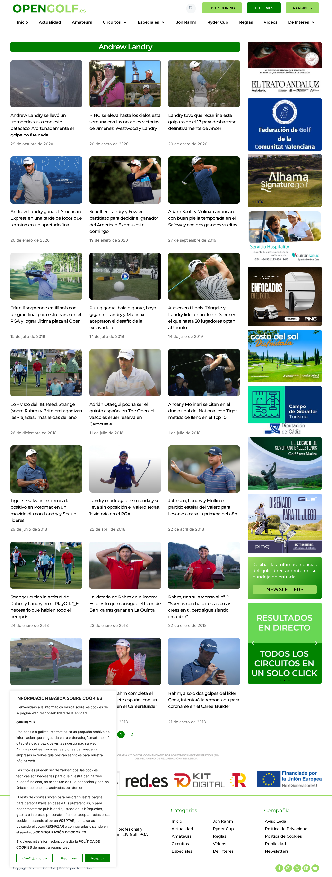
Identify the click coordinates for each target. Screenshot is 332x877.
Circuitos (112, 22)
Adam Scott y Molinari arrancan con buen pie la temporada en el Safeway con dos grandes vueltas (202, 218)
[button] (191, 8)
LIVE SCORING (222, 8)
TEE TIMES (263, 8)
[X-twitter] (297, 868)
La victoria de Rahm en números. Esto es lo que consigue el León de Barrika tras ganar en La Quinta (125, 603)
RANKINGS (302, 8)
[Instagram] (288, 868)
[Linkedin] (306, 868)
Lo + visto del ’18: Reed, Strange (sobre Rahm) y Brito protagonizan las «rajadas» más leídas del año (46, 411)
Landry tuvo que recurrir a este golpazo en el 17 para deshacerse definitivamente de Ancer (202, 122)
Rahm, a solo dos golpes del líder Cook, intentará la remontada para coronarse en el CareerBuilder (203, 700)
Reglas (246, 22)
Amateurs (82, 22)
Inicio (22, 22)
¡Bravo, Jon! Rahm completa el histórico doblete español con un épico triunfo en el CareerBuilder (123, 700)
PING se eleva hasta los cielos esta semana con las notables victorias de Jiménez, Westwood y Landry (125, 122)
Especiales (148, 22)
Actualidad (50, 22)
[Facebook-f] (279, 868)
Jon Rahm (186, 22)
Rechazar (69, 858)
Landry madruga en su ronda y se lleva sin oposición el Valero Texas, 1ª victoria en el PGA (124, 507)
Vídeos (270, 22)
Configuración (34, 858)
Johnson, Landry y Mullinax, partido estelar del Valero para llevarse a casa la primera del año (202, 507)
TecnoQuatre (86, 868)
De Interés (298, 22)
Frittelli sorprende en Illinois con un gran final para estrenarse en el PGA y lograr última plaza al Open (45, 314)
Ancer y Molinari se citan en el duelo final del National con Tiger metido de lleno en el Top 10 (202, 411)
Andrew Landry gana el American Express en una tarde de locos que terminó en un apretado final (46, 218)
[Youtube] (315, 868)
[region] (63, 778)
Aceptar (97, 858)
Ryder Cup (217, 22)
